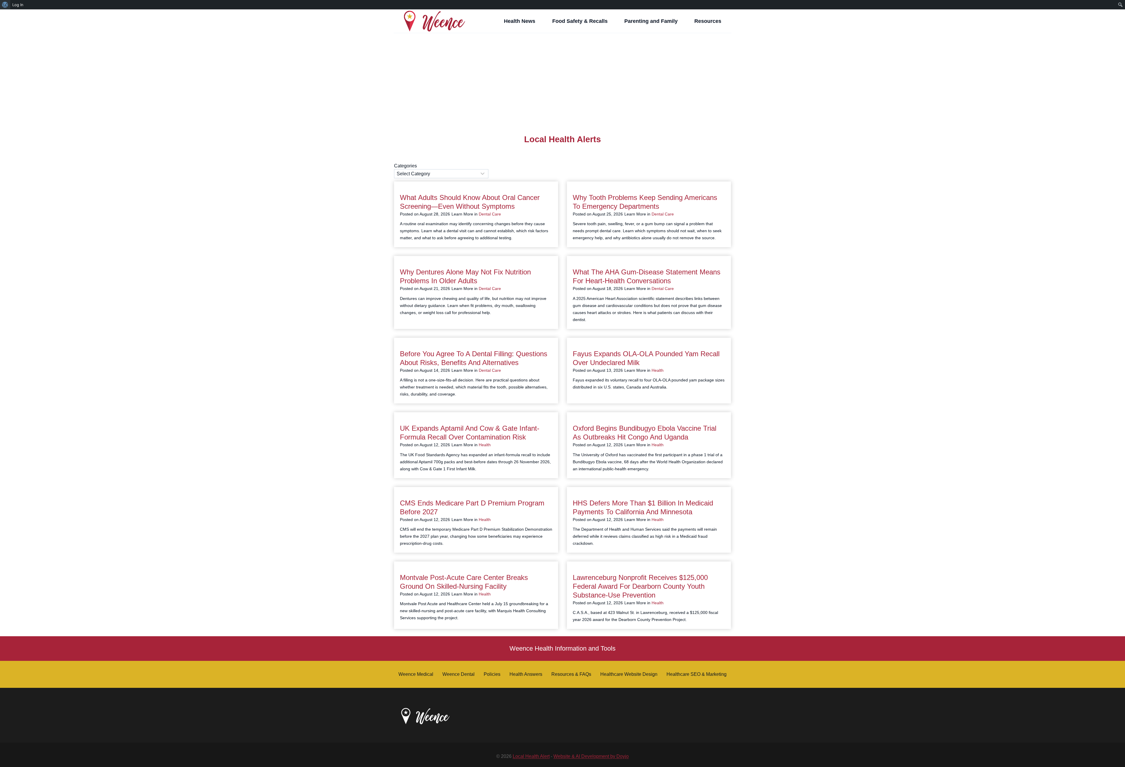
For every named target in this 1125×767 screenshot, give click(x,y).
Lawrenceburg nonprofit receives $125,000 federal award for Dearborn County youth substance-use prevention (640, 586)
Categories (405, 165)
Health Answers (525, 674)
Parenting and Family (651, 21)
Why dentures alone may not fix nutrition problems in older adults (465, 276)
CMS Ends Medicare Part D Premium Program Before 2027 (472, 507)
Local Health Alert (531, 756)
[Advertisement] (562, 76)
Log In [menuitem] (17, 4)
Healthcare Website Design (628, 674)
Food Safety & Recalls (580, 21)
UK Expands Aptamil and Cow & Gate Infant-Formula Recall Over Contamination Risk (469, 432)
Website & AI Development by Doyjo (591, 756)
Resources (707, 21)
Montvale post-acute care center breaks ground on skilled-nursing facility (464, 581)
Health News (519, 21)
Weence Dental (458, 674)
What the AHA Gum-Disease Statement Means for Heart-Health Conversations (646, 276)
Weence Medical (415, 674)
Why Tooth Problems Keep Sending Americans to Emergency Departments (645, 202)
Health (658, 370)
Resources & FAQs (571, 674)
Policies (492, 674)
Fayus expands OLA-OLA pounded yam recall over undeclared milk (646, 358)
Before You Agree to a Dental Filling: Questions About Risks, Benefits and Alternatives (473, 358)
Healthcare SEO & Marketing (697, 674)
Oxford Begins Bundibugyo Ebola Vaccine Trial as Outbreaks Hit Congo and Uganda (644, 432)
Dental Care (490, 214)
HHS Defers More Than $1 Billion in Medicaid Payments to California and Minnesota (643, 507)
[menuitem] (5, 4)
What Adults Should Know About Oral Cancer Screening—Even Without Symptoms (470, 202)
